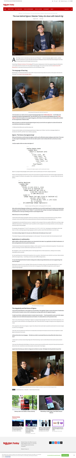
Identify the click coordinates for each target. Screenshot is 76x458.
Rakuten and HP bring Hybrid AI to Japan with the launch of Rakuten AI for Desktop (44, 428)
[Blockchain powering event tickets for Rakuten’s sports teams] (58, 423)
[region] (38, 455)
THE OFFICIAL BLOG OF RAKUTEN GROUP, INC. (13, 1)
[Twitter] (58, 1)
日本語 (71, 1)
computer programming (19, 389)
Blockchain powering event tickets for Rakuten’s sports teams (57, 428)
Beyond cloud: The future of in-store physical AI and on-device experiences (17, 428)
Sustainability (46, 9)
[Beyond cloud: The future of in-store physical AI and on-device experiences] (18, 423)
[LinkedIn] (53, 442)
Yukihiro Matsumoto (48, 114)
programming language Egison (25, 74)
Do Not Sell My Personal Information (53, 455)
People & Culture (38, 9)
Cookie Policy (7, 456)
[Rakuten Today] (8, 4)
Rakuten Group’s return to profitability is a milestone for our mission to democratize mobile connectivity (31, 430)
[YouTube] (56, 1)
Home (21, 13)
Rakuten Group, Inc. (64, 1)
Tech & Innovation (18, 9)
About (52, 9)
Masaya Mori (26, 389)
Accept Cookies (65, 455)
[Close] (74, 455)
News (5, 9)
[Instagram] (54, 1)
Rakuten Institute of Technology (25, 64)
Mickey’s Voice (10, 9)
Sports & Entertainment (28, 9)
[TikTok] (60, 1)
